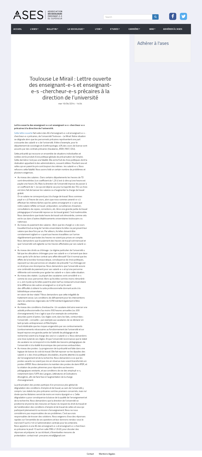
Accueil (17, 29)
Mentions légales (107, 453)
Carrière (133, 29)
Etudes (114, 29)
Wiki (151, 29)
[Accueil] (37, 15)
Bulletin (52, 29)
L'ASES (33, 29)
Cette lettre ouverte (23, 133)
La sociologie (75, 29)
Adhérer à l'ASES (172, 29)
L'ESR (98, 29)
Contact (90, 453)
